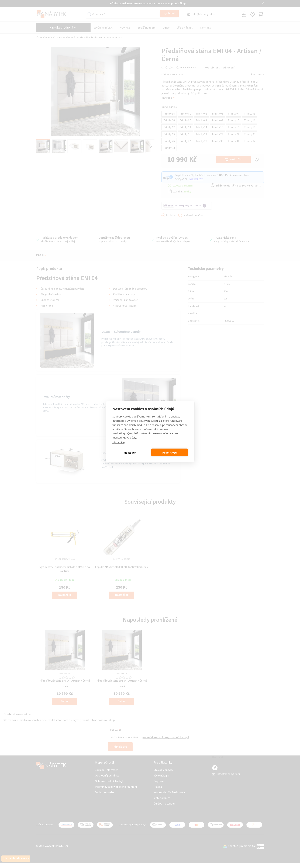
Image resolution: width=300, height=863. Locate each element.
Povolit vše (169, 452)
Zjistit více (118, 442)
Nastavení (130, 452)
